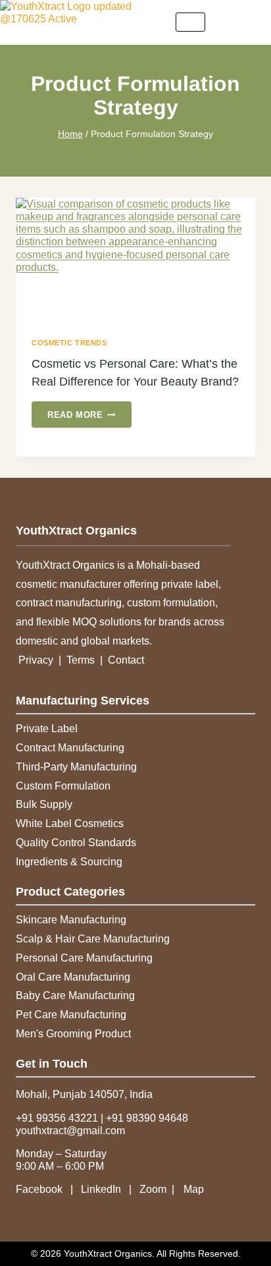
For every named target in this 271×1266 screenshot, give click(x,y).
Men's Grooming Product (73, 1033)
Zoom (153, 1189)
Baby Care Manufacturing (75, 995)
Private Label (47, 728)
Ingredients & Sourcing (69, 861)
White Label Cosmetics (70, 823)
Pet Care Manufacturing (71, 1014)
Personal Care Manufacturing (84, 958)
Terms (82, 660)
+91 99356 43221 (57, 1118)
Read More (89, 410)
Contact (126, 660)
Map (194, 1189)
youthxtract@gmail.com (70, 1130)
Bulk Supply (44, 804)
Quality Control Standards (76, 842)
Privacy (37, 660)
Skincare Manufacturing (71, 919)
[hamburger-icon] (190, 22)
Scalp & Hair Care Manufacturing (93, 938)
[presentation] (135, 261)
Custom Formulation (63, 785)
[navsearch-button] (251, 22)
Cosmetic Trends (69, 343)
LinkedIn (102, 1189)
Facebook (43, 1189)
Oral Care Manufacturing (73, 977)
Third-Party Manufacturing (76, 766)
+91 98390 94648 (147, 1118)
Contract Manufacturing (70, 747)
